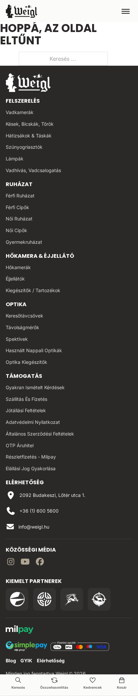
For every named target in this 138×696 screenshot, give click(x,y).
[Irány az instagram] (11, 563)
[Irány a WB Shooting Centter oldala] (44, 599)
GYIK (26, 660)
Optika (16, 304)
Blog (11, 660)
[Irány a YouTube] (25, 563)
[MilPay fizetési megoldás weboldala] (19, 630)
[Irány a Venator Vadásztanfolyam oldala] (72, 599)
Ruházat (19, 184)
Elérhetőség (51, 660)
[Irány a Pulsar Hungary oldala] (17, 599)
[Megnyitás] (126, 11)
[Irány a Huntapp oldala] (99, 599)
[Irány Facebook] (40, 563)
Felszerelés (23, 101)
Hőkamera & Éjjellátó (40, 256)
